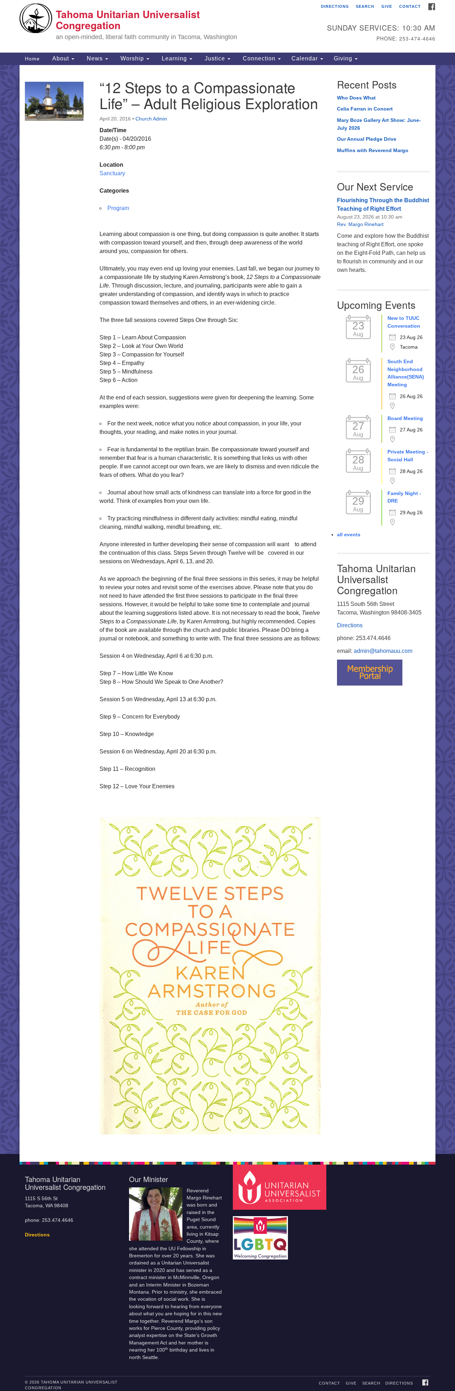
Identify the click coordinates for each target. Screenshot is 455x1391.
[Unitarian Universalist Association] (280, 1186)
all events (348, 534)
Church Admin (151, 119)
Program (118, 208)
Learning (174, 58)
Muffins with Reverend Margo (372, 150)
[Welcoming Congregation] (261, 1234)
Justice (215, 58)
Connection (259, 58)
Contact (410, 6)
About (60, 58)
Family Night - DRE (404, 497)
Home (32, 58)
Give (386, 6)
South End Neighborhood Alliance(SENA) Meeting (405, 373)
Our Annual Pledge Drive (366, 139)
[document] (227, 609)
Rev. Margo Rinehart (360, 224)
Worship (132, 58)
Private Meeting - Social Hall (407, 455)
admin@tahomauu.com (383, 651)
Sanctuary (112, 173)
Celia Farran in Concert (365, 109)
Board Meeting (405, 418)
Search (365, 6)
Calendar (305, 58)
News (95, 58)
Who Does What (356, 98)
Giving (344, 58)
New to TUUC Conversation (403, 322)
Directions (335, 6)
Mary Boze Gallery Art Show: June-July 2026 (379, 124)
